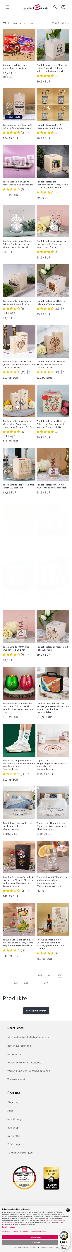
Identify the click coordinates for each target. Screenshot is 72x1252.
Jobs (10, 1110)
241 (26, 983)
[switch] (64, 1247)
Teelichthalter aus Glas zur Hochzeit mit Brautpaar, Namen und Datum (51, 244)
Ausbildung (14, 1119)
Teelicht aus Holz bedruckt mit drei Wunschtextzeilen (17, 126)
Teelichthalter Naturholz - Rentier (51, 541)
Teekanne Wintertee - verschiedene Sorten (15, 67)
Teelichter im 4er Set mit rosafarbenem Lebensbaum (18, 183)
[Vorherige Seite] (10, 975)
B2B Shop (13, 1127)
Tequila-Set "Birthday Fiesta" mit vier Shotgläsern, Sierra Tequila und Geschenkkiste (19, 942)
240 (16, 983)
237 (40, 975)
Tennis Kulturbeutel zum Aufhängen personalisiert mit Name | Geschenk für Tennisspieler (53, 708)
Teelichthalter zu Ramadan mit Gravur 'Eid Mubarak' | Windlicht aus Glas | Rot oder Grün (19, 708)
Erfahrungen (14, 1144)
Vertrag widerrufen (36, 1010)
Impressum (14, 1054)
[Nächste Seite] (56, 983)
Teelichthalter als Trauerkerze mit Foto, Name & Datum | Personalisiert (52, 184)
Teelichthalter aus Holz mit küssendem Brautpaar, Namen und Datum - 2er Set (18, 424)
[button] (7, 7)
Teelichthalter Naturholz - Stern (17, 595)
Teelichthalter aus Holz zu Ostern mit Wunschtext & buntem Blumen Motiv (51, 424)
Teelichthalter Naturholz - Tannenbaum (51, 595)
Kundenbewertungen (20, 1152)
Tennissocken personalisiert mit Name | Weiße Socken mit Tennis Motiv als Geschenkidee (19, 765)
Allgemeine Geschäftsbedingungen (28, 1037)
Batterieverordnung (19, 1045)
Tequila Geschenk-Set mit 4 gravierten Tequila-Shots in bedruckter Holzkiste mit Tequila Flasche (18, 881)
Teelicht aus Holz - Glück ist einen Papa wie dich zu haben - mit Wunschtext (52, 68)
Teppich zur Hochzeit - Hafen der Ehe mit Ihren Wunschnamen (19, 826)
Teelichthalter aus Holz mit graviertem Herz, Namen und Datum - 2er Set (19, 364)
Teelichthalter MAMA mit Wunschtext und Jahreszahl (52, 486)
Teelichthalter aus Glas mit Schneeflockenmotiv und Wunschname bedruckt (17, 244)
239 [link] (60, 975)
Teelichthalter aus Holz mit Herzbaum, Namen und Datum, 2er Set (51, 364)
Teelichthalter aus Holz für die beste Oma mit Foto (17, 302)
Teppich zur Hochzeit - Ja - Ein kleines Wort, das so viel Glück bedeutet (52, 826)
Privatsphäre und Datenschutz (25, 1062)
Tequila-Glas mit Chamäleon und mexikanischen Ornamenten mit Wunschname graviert (52, 881)
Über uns (12, 1102)
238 (50, 975)
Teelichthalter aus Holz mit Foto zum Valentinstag (51, 302)
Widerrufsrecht (16, 1079)
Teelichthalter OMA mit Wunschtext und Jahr (16, 648)
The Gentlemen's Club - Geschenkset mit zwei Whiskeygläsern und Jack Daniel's (50, 944)
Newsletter (13, 1136)
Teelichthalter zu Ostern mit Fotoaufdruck (52, 648)
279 (46, 983)
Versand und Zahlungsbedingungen (28, 1070)
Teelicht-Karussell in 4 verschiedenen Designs (49, 126)
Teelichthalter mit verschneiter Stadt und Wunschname (15, 542)
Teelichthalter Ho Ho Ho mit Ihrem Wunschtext (18, 486)
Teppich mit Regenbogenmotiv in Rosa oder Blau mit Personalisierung (51, 765)
